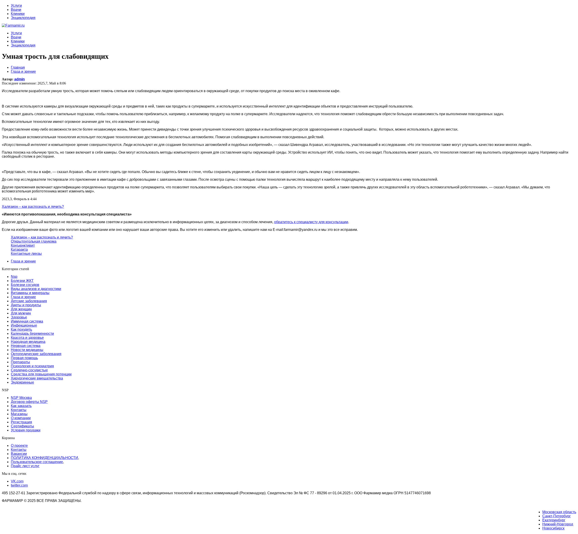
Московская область (559, 512)
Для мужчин (21, 313)
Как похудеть (21, 329)
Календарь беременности (32, 333)
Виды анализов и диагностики (36, 289)
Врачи (16, 10)
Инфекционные (24, 325)
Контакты (18, 410)
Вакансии (19, 454)
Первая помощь (24, 358)
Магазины (19, 414)
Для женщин (21, 309)
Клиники (18, 14)
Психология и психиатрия (32, 366)
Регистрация (21, 422)
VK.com (17, 481)
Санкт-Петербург (556, 516)
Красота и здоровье (27, 338)
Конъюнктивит (23, 245)
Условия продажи (25, 430)
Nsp (14, 277)
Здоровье (19, 317)
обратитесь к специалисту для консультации (311, 222)
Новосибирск (553, 528)
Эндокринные (22, 382)
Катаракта (19, 249)
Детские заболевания (29, 301)
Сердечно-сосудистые (29, 370)
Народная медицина (28, 342)
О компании (21, 418)
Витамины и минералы (30, 293)
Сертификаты (22, 426)
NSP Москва (21, 398)
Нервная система (25, 346)
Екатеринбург (553, 520)
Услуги (16, 5)
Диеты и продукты (26, 305)
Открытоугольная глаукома (33, 241)
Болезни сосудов (25, 285)
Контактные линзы (26, 253)
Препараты (20, 362)
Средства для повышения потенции (41, 374)
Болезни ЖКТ (22, 281)
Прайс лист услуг (25, 466)
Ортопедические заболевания (36, 354)
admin (19, 79)
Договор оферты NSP (29, 402)
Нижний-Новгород (557, 524)
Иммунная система (27, 321)
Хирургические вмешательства (37, 378)
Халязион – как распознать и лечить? (42, 237)
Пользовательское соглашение (37, 462)
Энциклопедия (23, 18)
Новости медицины (27, 350)
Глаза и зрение (23, 261)
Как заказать (21, 406)
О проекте (19, 445)
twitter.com (19, 485)
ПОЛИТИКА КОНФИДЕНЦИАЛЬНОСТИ (44, 458)
